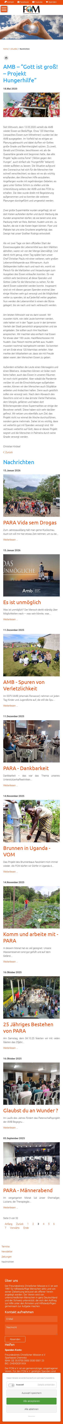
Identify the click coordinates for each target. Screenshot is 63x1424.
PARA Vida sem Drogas (30, 522)
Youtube (38, 2)
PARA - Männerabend (28, 1190)
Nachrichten (8, 1261)
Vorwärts (15, 1227)
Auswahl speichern (32, 1393)
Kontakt (10, 2)
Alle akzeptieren (31, 1401)
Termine (6, 1246)
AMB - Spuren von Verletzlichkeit (24, 685)
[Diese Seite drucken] (6, 57)
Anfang (8, 1224)
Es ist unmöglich (22, 602)
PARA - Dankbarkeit (26, 768)
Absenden (15, 1339)
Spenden (52, 2)
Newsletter (7, 1251)
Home (5, 49)
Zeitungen (7, 1256)
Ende (26, 1227)
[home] (31, 9)
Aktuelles (13, 49)
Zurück (9, 452)
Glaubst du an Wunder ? (30, 1110)
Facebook (24, 2)
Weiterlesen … (10, 539)
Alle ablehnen (31, 1409)
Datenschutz (31, 1416)
